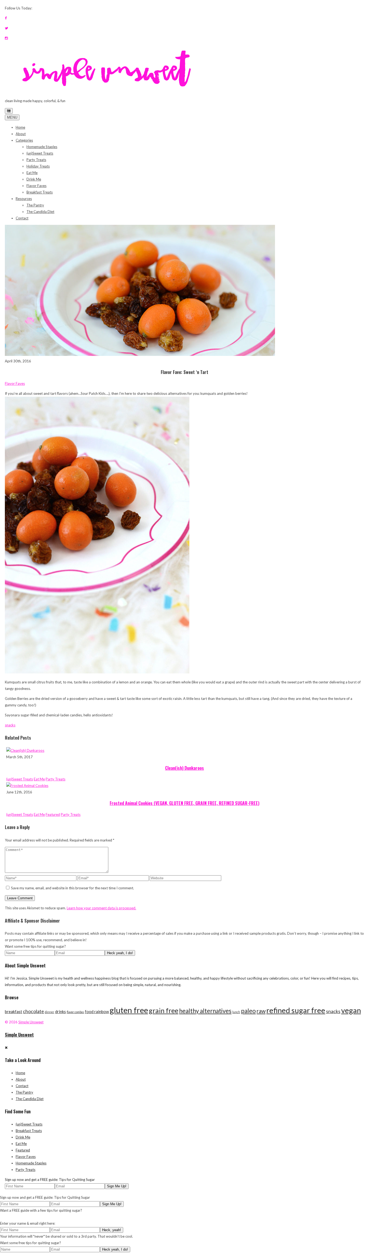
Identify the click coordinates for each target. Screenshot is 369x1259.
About (21, 134)
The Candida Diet (40, 211)
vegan (351, 1010)
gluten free (129, 1010)
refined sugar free (295, 1010)
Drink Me (33, 179)
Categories (24, 140)
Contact (22, 218)
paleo (248, 1010)
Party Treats (36, 160)
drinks (60, 1011)
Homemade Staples (41, 147)
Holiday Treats (38, 166)
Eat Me (32, 173)
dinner (49, 1012)
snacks (10, 725)
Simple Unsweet (30, 1022)
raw (261, 1011)
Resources (24, 198)
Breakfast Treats (39, 192)
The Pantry (35, 205)
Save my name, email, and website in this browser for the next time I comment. (72, 888)
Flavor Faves (36, 185)
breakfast (13, 1011)
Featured (53, 814)
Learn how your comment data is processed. (101, 908)
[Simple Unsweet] (108, 91)
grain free (163, 1010)
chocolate (33, 1011)
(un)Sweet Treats (39, 153)
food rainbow (97, 1011)
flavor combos (75, 1012)
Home (20, 127)
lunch (236, 1012)
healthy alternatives (205, 1010)
